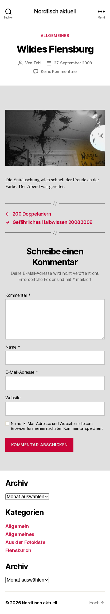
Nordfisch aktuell (55, 11)
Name (12, 347)
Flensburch (18, 550)
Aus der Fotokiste (25, 542)
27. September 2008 (73, 62)
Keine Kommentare (59, 71)
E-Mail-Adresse (21, 372)
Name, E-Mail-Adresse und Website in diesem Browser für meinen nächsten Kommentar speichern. (57, 426)
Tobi (37, 62)
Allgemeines (55, 35)
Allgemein (17, 526)
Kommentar (18, 295)
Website (13, 397)
